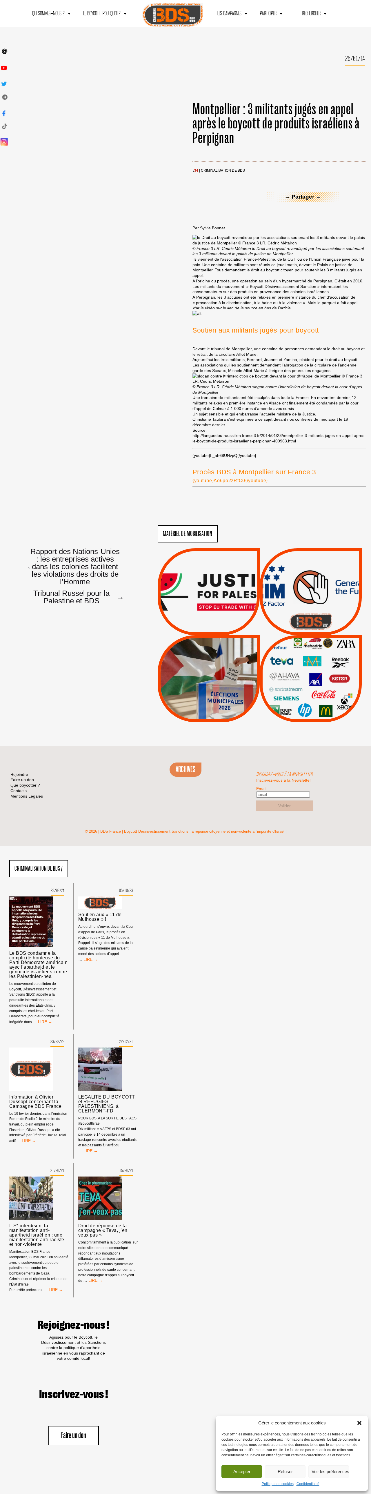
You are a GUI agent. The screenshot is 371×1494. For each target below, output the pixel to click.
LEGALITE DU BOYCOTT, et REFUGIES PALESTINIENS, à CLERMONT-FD (107, 1104)
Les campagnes (229, 13)
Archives (185, 769)
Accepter (241, 1471)
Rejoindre (19, 774)
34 (196, 170)
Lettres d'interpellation (310, 623)
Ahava (318, 660)
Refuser (285, 1471)
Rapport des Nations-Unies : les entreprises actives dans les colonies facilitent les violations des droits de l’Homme (73, 566)
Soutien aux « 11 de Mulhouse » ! (100, 917)
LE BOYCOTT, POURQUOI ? (102, 13)
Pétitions (217, 628)
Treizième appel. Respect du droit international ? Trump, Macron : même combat (311, 575)
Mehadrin (302, 697)
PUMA (320, 697)
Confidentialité (308, 1484)
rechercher (311, 13)
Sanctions (217, 621)
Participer (268, 13)
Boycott (300, 653)
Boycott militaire (310, 615)
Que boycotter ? (310, 643)
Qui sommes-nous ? (48, 13)
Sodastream (310, 704)
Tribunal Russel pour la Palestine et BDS (77, 597)
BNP (309, 668)
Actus (200, 628)
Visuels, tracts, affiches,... (311, 713)
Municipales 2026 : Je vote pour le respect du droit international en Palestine (208, 662)
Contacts (18, 790)
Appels (196, 621)
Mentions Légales (26, 796)
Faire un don (73, 1435)
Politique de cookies (278, 1484)
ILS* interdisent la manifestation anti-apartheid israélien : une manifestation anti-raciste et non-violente (36, 1235)
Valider (284, 805)
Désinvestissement (330, 653)
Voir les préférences (330, 1471)
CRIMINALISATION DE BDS (223, 170)
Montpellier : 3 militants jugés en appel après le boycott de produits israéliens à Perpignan (276, 124)
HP (320, 675)
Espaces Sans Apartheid (209, 694)
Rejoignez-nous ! (73, 1325)
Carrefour (304, 675)
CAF (322, 668)
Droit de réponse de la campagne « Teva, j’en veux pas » (103, 1230)
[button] (359, 1423)
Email (261, 788)
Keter (310, 682)
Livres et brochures (310, 690)
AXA (297, 668)
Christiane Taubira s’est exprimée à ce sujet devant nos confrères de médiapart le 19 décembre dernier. (270, 422)
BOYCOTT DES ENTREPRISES (311, 607)
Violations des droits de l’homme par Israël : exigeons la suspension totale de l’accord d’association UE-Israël (208, 583)
